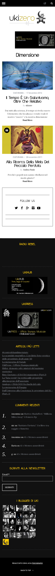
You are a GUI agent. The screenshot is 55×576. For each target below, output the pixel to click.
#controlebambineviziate (15, 352)
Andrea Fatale (29, 169)
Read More (27, 120)
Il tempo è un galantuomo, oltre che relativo (27, 99)
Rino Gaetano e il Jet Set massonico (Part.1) (24, 374)
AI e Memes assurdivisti (36, 437)
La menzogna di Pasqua (14, 387)
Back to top (26, 570)
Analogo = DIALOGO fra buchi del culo (21, 384)
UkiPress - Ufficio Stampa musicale (20, 365)
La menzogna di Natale (14, 362)
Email (5, 474)
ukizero (29, 105)
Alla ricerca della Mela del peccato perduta (27, 164)
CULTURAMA (18, 93)
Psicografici (37, 563)
